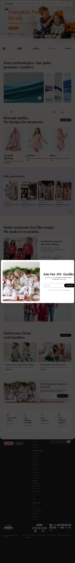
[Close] (72, 262)
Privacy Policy (66, 290)
